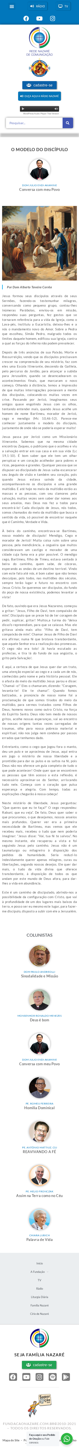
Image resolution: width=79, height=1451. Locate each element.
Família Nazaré (40, 1305)
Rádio (39, 1288)
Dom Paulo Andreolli (39, 971)
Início (39, 1263)
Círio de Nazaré (39, 1313)
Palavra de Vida (39, 1239)
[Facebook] (13, 1377)
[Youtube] (26, 1377)
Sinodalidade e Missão (39, 976)
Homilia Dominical (39, 1108)
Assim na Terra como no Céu (39, 1195)
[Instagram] (40, 1377)
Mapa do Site (11, 1440)
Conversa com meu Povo (39, 189)
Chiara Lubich (39, 1235)
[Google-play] (66, 1377)
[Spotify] (53, 1377)
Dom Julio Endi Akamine (39, 185)
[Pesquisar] (68, 123)
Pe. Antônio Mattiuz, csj (39, 1147)
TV (39, 1280)
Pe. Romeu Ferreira (40, 1103)
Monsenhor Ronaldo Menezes (39, 1015)
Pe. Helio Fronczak (39, 1191)
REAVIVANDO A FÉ (39, 1151)
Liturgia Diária (39, 1297)
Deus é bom (39, 1020)
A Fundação (38, 1271)
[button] (11, 6)
